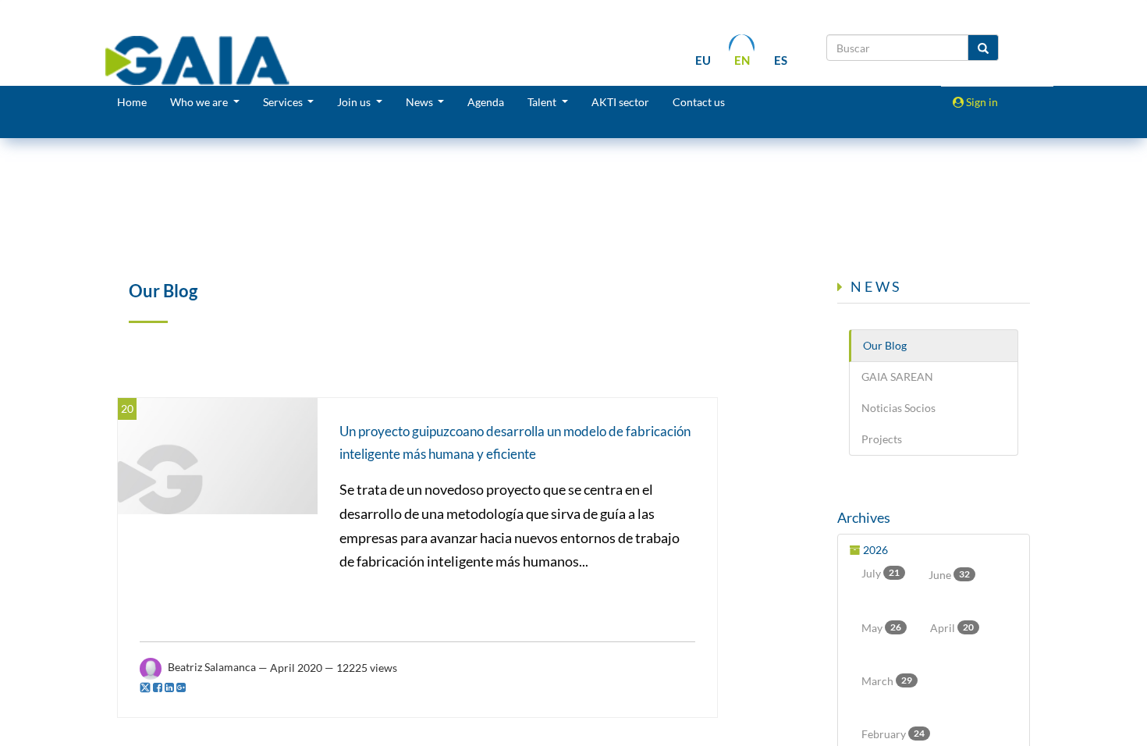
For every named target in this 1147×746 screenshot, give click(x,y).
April (952, 627)
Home (132, 101)
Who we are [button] (200, 101)
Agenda (485, 101)
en (742, 60)
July (880, 573)
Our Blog (885, 345)
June (949, 574)
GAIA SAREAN (897, 376)
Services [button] (284, 101)
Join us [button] (355, 101)
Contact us (699, 101)
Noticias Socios (898, 407)
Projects (881, 439)
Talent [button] (543, 101)
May (881, 627)
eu (703, 60)
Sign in (981, 101)
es (780, 60)
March (886, 680)
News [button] (420, 101)
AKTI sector (620, 101)
